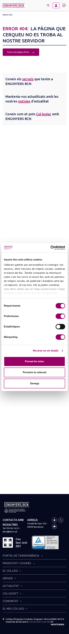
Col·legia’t (10, 593)
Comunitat (10, 601)
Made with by (57, 622)
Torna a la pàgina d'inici (21, 51)
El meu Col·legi (13, 608)
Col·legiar (43, 114)
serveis (27, 79)
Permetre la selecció (34, 372)
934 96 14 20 (13, 528)
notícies (24, 101)
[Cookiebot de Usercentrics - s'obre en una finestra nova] (50, 247)
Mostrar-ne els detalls (46, 350)
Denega (34, 383)
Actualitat (11, 585)
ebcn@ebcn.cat (10, 532)
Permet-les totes (34, 361)
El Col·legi (10, 570)
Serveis (8, 578)
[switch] (60, 316)
